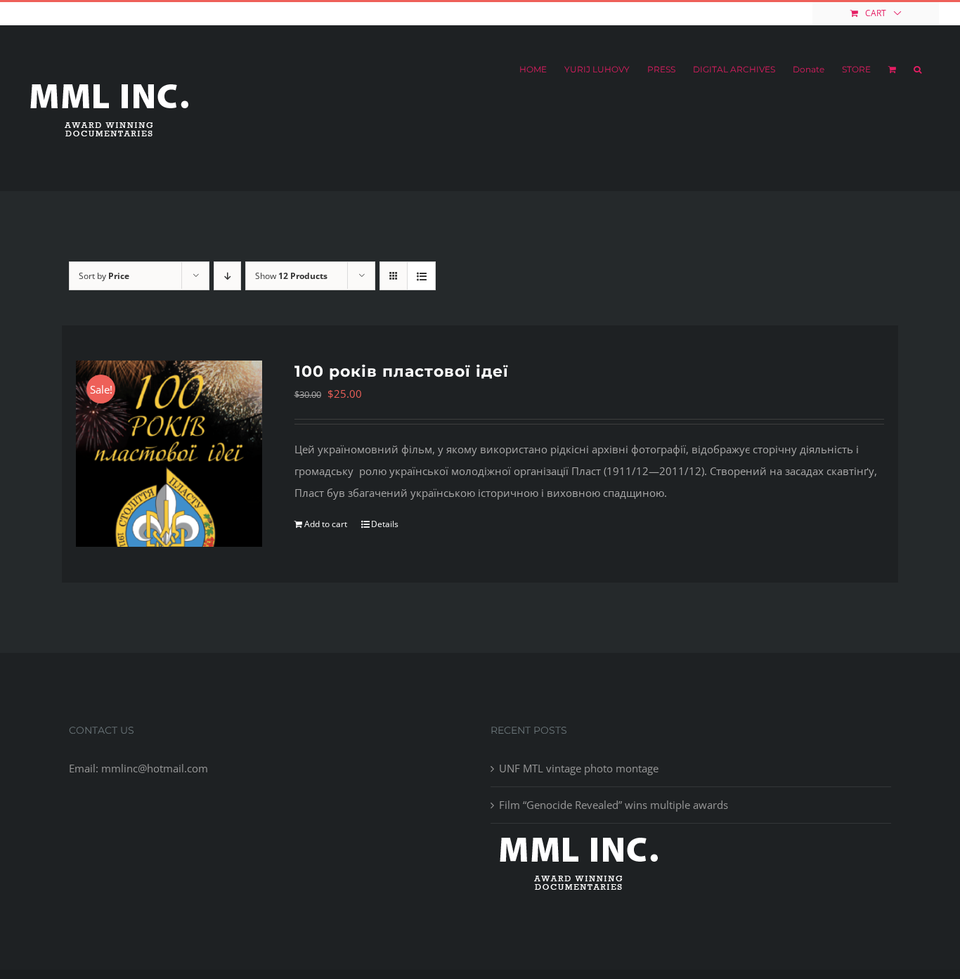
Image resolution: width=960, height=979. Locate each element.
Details (384, 524)
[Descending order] (227, 275)
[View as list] (421, 276)
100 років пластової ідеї (401, 371)
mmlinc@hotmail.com (128, 13)
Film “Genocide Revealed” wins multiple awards (613, 805)
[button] (917, 69)
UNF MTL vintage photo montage (579, 768)
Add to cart (325, 524)
